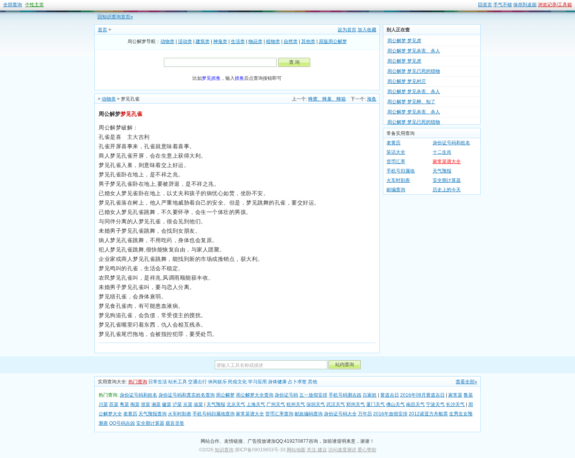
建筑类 (203, 41)
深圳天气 (315, 404)
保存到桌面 (525, 4)
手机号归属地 (400, 171)
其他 (312, 381)
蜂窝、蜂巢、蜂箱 (327, 99)
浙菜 (145, 404)
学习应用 (257, 381)
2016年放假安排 (390, 414)
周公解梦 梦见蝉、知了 (411, 98)
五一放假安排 (313, 395)
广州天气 (275, 404)
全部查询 (12, 4)
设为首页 (347, 29)
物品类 (255, 41)
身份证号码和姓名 (451, 142)
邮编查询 (395, 189)
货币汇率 (395, 161)
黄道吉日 (389, 395)
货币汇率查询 (279, 414)
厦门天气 (375, 404)
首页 (102, 29)
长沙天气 (455, 404)
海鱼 (371, 99)
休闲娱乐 (217, 381)
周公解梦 (225, 395)
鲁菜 (468, 395)
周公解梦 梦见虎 (404, 37)
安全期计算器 (447, 180)
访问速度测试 (342, 450)
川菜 (103, 404)
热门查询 (137, 381)
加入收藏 (367, 29)
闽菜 (135, 404)
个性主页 (34, 4)
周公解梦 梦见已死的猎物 (413, 67)
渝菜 (198, 404)
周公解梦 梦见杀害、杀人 (413, 47)
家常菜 (455, 395)
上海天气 (255, 404)
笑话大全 (395, 152)
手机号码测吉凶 (345, 395)
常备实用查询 (400, 133)
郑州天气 (355, 404)
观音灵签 (174, 423)
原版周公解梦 (333, 41)
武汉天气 (335, 404)
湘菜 (156, 404)
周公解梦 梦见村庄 (406, 77)
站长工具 (177, 381)
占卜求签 (297, 381)
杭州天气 (295, 404)
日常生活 (157, 381)
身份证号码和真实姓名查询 (186, 395)
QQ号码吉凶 (122, 423)
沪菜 (177, 404)
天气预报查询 (152, 414)
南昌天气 (415, 404)
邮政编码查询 (309, 414)
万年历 (365, 414)
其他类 (308, 41)
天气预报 (442, 171)
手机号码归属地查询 (213, 414)
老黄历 (393, 142)
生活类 (238, 41)
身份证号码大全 (340, 414)
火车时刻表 (398, 180)
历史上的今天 (447, 189)
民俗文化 (237, 381)
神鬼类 (220, 41)
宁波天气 (435, 404)
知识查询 (224, 450)
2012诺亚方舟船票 (428, 414)
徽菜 (166, 404)
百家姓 (370, 395)
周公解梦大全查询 (254, 395)
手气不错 (502, 4)
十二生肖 (442, 152)
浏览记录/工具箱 (555, 4)
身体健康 (277, 381)
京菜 (187, 404)
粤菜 (124, 404)
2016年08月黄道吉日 (422, 395)
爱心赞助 (367, 450)
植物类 (273, 41)
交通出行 (197, 381)
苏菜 (114, 404)
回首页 (485, 4)
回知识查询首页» (115, 17)
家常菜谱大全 (447, 161)
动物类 (167, 41)
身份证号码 (286, 395)
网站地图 (296, 450)
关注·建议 (317, 450)
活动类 (185, 41)
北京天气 (235, 404)
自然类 (291, 41)
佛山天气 (395, 404)
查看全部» (466, 381)
